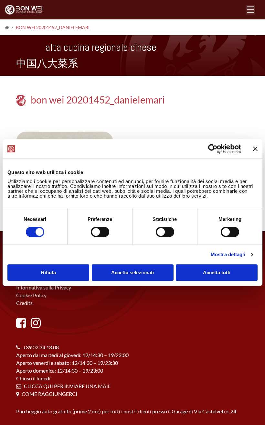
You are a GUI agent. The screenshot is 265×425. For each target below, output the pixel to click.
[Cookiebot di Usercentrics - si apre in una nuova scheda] (213, 149)
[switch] (100, 232)
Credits (24, 303)
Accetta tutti (216, 272)
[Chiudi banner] (255, 149)
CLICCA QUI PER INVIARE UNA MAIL (67, 386)
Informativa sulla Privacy (43, 287)
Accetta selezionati (132, 272)
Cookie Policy (31, 295)
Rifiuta (48, 272)
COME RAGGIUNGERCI (49, 394)
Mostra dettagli (228, 254)
